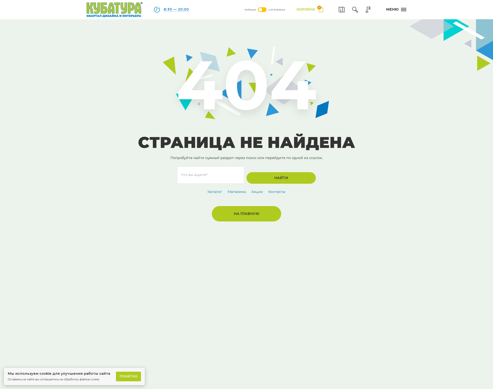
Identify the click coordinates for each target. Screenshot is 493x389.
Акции (257, 192)
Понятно (129, 376)
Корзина (308, 9)
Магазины (237, 192)
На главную (246, 214)
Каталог (215, 192)
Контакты (276, 192)
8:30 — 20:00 (176, 9)
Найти (281, 178)
